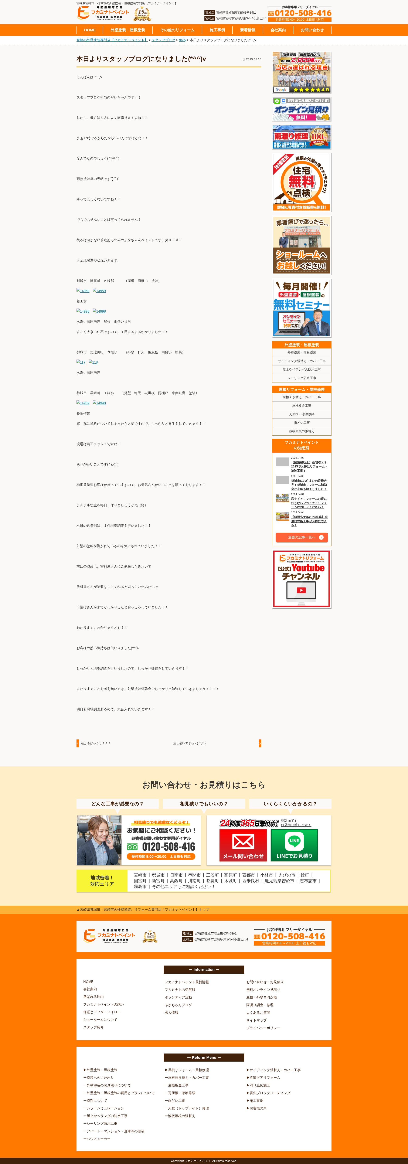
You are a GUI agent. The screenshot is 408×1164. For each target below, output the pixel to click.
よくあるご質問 (258, 1012)
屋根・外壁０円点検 (261, 997)
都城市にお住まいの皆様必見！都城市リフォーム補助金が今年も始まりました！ (309, 485)
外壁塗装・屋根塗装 (128, 30)
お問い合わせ (312, 30)
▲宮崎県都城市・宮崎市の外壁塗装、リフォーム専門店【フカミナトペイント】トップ (142, 909)
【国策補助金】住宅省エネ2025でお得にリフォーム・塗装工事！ (309, 466)
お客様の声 (258, 1108)
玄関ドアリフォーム (265, 1077)
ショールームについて (100, 1019)
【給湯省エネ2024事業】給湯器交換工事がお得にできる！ (309, 521)
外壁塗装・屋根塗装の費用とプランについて (121, 1093)
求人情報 (171, 1012)
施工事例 (217, 30)
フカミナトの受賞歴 (180, 989)
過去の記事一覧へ (301, 537)
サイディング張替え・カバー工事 (302, 361)
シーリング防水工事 (302, 378)
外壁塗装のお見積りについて (109, 1085)
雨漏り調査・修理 (259, 1005)
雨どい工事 (302, 422)
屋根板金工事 (301, 405)
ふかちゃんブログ (178, 1005)
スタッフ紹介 (93, 1027)
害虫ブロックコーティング (270, 1093)
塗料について (97, 1100)
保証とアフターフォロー (102, 1012)
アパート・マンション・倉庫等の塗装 (115, 1131)
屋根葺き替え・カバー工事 (302, 397)
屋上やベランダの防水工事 (302, 369)
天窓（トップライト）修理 (188, 1108)
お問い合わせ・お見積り (265, 982)
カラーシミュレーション (105, 1108)
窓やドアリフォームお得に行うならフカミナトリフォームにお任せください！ (309, 503)
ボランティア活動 (178, 997)
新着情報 (247, 30)
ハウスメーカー (98, 1139)
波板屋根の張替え (301, 431)
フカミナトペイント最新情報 (187, 982)
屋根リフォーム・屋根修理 (302, 389)
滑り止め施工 (260, 1085)
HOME (90, 30)
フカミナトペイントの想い (103, 1004)
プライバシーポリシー (263, 1028)
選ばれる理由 (93, 996)
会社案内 (278, 30)
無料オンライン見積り (263, 989)
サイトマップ (256, 1020)
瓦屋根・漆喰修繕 (301, 414)
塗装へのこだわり (100, 1077)
